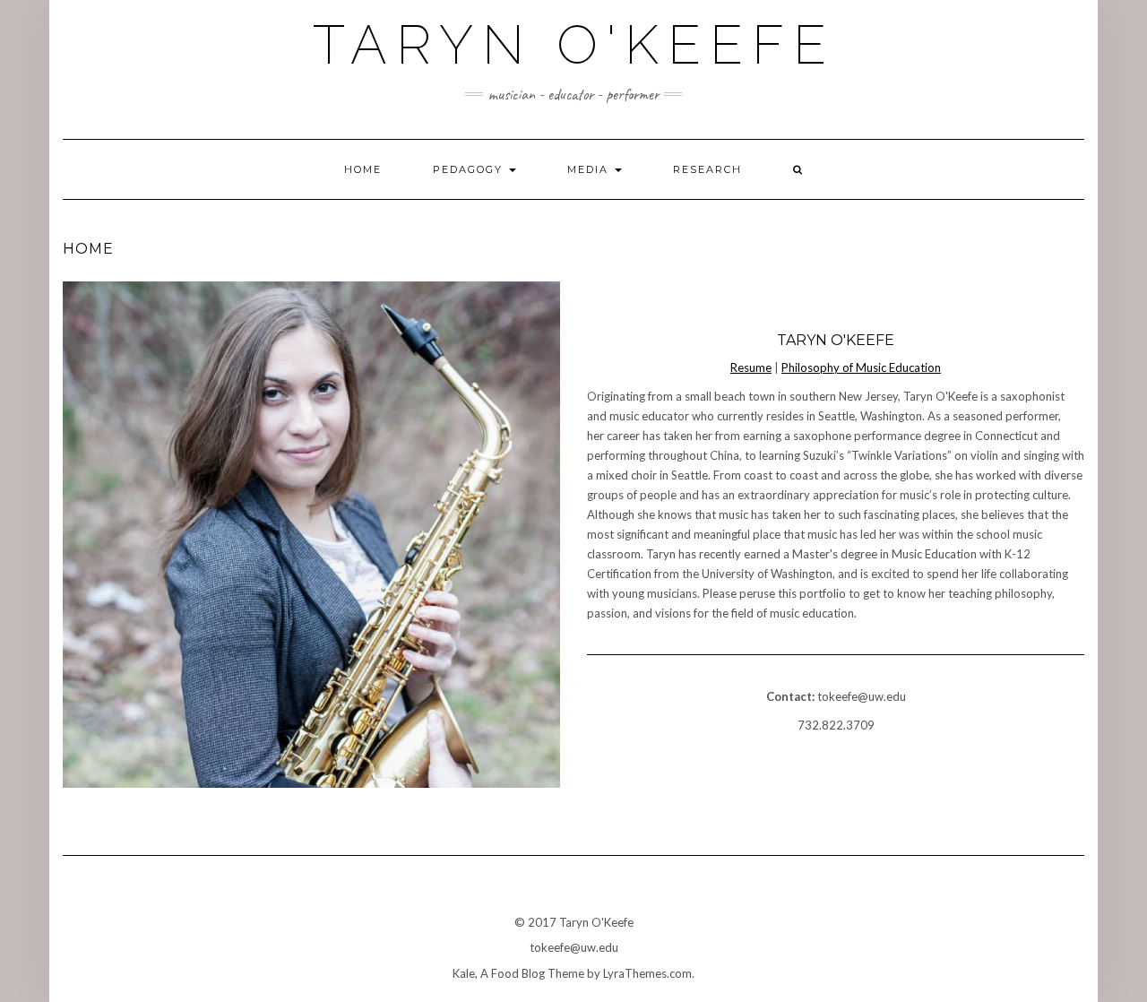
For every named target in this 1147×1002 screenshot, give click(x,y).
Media (590, 169)
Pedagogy (470, 169)
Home (363, 169)
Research (707, 169)
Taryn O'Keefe (574, 44)
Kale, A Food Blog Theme (518, 973)
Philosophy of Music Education (861, 367)
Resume (751, 367)
